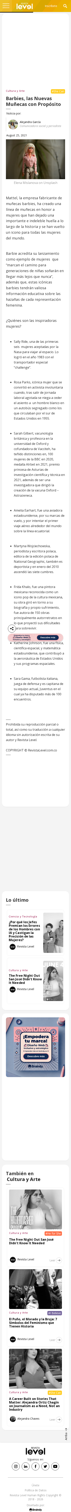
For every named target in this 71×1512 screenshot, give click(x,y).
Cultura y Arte (15, 90)
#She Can (58, 91)
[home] (24, 6)
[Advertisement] (35, 853)
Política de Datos (36, 1490)
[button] (6, 6)
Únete (35, 1485)
